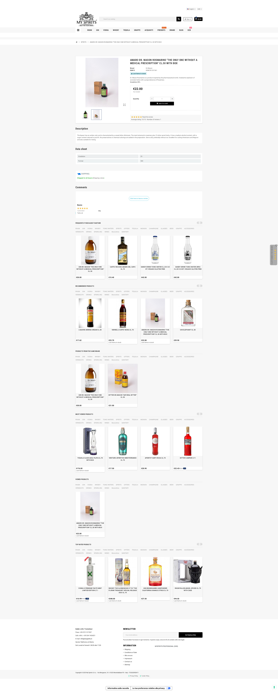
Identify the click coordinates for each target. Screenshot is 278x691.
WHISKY (97, 228)
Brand (132, 68)
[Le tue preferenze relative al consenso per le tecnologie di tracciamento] (274, 687)
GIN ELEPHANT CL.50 (188, 330)
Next (201, 222)
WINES (107, 232)
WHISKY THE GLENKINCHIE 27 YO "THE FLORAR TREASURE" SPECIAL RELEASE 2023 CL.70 (123, 590)
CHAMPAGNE (153, 228)
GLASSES (164, 228)
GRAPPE (179, 228)
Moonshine (115, 232)
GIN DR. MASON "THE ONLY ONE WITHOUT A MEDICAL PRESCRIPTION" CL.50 (90, 269)
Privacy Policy (134, 676)
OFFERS (126, 228)
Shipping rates (98, 178)
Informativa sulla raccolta (118, 688)
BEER (171, 228)
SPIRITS (118, 228)
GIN (83, 228)
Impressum (128, 658)
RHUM (77, 228)
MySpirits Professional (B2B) (166, 646)
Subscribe (191, 635)
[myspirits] (86, 19)
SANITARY (125, 232)
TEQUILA (135, 228)
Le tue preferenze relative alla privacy (148, 688)
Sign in (187, 19)
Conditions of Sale (131, 652)
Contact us (128, 661)
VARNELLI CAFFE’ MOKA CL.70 (123, 330)
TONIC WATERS (108, 228)
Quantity (136, 99)
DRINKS (88, 232)
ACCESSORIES (189, 228)
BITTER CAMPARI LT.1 (188, 458)
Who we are (128, 655)
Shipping (127, 649)
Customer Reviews (272, 255)
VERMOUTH (79, 232)
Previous (198, 222)
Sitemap (127, 664)
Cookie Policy (145, 676)
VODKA (89, 228)
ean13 (132, 70)
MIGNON (144, 228)
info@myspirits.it (86, 639)
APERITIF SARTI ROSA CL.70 (155, 458)
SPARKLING (98, 232)
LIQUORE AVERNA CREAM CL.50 (90, 330)
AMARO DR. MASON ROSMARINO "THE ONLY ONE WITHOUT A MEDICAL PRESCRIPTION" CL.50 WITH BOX (155, 332)
